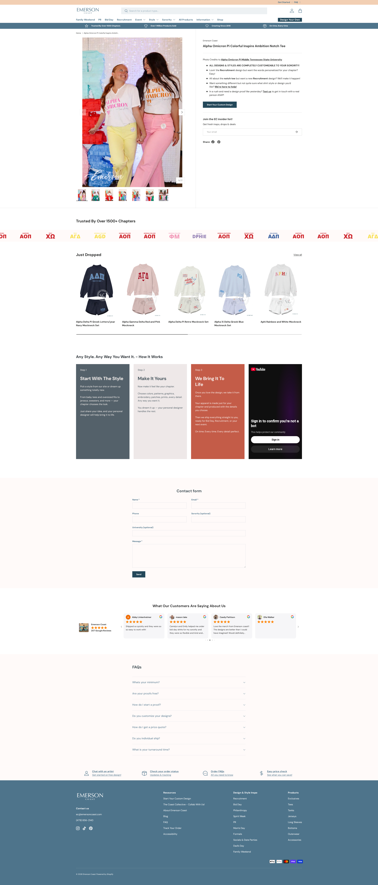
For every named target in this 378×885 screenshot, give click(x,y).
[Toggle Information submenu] (212, 19)
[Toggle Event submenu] (144, 19)
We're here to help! (226, 86)
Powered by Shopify (104, 874)
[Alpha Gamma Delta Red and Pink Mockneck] (142, 289)
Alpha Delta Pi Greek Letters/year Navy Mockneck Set (95, 323)
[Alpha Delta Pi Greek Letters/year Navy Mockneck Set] (96, 289)
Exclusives (293, 798)
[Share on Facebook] (213, 142)
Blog (165, 816)
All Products (186, 19)
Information (203, 19)
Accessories (294, 839)
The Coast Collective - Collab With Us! (184, 804)
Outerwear (293, 834)
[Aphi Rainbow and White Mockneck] (281, 289)
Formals (237, 834)
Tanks (291, 810)
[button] (300, 11)
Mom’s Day (239, 828)
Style (152, 19)
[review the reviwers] (160, 617)
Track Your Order (172, 828)
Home (78, 33)
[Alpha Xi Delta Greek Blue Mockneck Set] (235, 289)
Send (138, 574)
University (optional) (142, 527)
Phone (135, 513)
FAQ (296, 2)
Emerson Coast (210, 40)
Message (136, 541)
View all (298, 254)
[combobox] (194, 11)
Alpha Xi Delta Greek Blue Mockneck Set (229, 323)
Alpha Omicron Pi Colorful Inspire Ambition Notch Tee (101, 33)
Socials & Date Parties (245, 839)
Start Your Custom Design (220, 104)
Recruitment (124, 19)
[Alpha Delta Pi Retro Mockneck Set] (189, 289)
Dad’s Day (238, 845)
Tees (290, 804)
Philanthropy (240, 810)
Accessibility (170, 834)
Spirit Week (239, 816)
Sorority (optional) (200, 513)
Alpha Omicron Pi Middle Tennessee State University (251, 59)
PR (99, 19)
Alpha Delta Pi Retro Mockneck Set (188, 321)
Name (135, 499)
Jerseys (292, 816)
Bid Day (109, 19)
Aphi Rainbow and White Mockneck (281, 321)
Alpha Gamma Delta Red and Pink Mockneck (141, 323)
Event (138, 19)
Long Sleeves (295, 822)
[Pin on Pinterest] (219, 142)
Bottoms (292, 828)
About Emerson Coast (175, 810)
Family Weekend (85, 19)
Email (194, 499)
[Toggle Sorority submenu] (174, 19)
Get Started (284, 2)
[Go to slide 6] (209, 640)
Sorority (167, 19)
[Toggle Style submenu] (157, 19)
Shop (220, 19)
